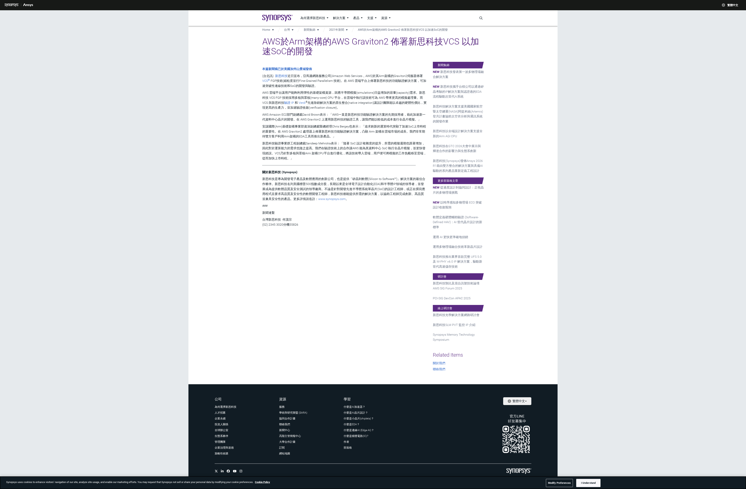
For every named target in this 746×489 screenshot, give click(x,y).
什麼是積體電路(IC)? (356, 435)
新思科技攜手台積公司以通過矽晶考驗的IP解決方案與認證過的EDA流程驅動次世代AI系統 (458, 91)
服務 (282, 406)
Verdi (302, 103)
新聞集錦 (309, 29)
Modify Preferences (559, 482)
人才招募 (220, 412)
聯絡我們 (439, 369)
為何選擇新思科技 (312, 18)
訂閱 (282, 447)
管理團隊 (220, 441)
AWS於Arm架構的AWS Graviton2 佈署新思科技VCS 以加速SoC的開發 (403, 29)
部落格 (348, 447)
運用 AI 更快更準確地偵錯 (450, 237)
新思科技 (281, 76)
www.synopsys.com (332, 199)
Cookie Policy (262, 482)
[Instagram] (241, 471)
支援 (370, 18)
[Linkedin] (222, 471)
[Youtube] (234, 471)
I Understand (588, 482)
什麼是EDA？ (352, 424)
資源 (384, 18)
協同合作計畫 (287, 418)
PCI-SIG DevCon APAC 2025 (452, 298)
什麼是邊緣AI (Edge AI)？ (359, 430)
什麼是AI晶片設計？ (356, 412)
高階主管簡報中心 (290, 435)
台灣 (287, 29)
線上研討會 (445, 308)
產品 (356, 18)
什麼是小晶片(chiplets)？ (359, 418)
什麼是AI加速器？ (354, 406)
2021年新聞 (336, 29)
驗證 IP (289, 103)
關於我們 (439, 363)
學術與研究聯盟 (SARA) (293, 412)
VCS (266, 81)
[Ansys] (28, 5)
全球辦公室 (221, 430)
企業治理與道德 (224, 447)
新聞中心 (284, 430)
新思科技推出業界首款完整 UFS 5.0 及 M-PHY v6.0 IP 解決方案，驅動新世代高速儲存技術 (457, 261)
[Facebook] (228, 471)
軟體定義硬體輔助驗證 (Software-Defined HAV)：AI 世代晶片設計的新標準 (457, 222)
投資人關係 (221, 424)
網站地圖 (284, 453)
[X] (216, 471)
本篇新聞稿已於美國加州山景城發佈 (287, 69)
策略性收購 (221, 453)
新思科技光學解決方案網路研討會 (456, 315)
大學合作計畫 (287, 441)
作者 (346, 441)
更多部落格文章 (448, 181)
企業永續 (220, 418)
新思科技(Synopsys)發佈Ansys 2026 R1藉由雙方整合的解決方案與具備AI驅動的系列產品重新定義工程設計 (458, 166)
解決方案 (339, 18)
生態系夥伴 (221, 435)
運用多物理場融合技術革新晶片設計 (458, 247)
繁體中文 (732, 5)
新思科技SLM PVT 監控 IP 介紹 (454, 325)
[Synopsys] (12, 5)
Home (266, 29)
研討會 (442, 276)
